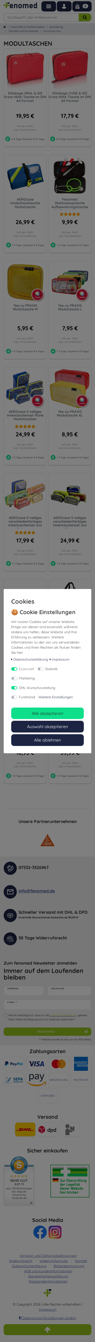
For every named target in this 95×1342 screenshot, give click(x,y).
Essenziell (26, 669)
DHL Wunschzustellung (37, 688)
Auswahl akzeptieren (47, 726)
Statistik (51, 669)
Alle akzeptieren (47, 713)
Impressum (60, 659)
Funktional (27, 697)
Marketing (27, 678)
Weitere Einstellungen (55, 697)
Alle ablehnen (47, 740)
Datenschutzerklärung (30, 659)
